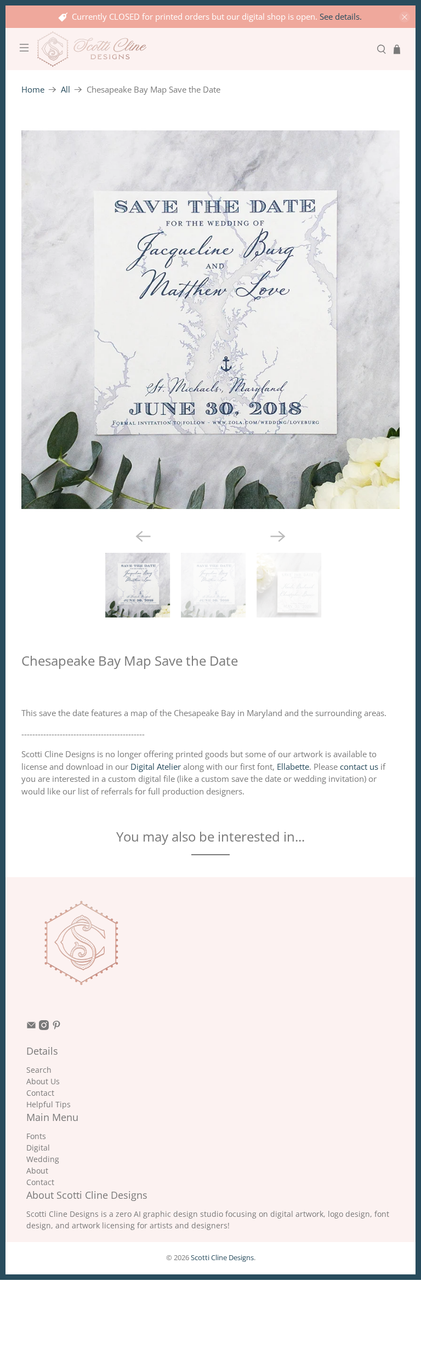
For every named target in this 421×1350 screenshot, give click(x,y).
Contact (40, 1093)
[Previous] (143, 536)
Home (32, 89)
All (65, 89)
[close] (404, 17)
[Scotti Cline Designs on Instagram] (44, 1027)
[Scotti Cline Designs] (202, 49)
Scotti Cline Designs (222, 1257)
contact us (359, 766)
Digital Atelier (155, 766)
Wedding (42, 1159)
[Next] (278, 536)
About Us (43, 1081)
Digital (38, 1147)
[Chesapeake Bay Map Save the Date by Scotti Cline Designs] (210, 319)
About (37, 1170)
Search (39, 1070)
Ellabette (293, 766)
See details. (341, 16)
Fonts (36, 1136)
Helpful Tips (48, 1104)
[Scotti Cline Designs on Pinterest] (56, 1027)
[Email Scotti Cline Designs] (31, 1027)
